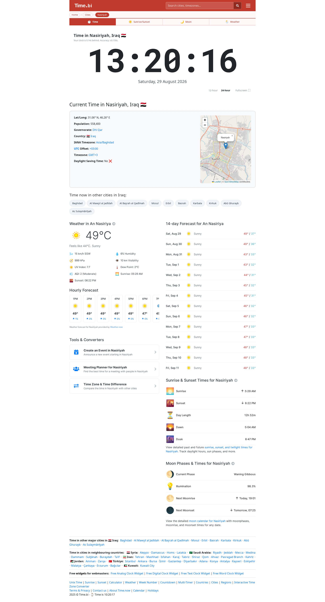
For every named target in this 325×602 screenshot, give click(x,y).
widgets (81, 573)
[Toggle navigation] (248, 6)
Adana (203, 561)
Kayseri (236, 561)
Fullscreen (243, 90)
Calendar (139, 590)
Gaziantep (174, 561)
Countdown (167, 582)
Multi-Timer (185, 582)
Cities (87, 14)
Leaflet (217, 181)
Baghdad (77, 203)
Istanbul (130, 561)
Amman (91, 561)
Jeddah (228, 552)
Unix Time (75, 582)
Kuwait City (147, 565)
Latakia (181, 552)
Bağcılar (115, 565)
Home (75, 14)
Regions (226, 582)
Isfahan (165, 557)
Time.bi (83, 594)
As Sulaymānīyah (82, 211)
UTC (76, 148)
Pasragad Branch (232, 557)
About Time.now (119, 590)
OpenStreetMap (231, 181)
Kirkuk (212, 203)
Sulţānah (92, 557)
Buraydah (106, 557)
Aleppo (144, 552)
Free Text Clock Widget (195, 573)
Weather (232, 22)
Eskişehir (249, 561)
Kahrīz (249, 557)
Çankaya (89, 565)
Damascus (158, 552)
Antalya (225, 561)
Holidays (153, 590)
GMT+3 (93, 155)
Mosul (155, 203)
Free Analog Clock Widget (127, 573)
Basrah (182, 203)
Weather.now (116, 327)
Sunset (102, 582)
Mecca (239, 552)
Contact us (99, 590)
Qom (205, 557)
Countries (202, 582)
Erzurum (102, 565)
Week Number (148, 582)
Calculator (115, 582)
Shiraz (196, 557)
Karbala (197, 203)
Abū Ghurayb (231, 203)
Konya (214, 561)
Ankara (142, 561)
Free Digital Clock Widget (162, 573)
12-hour (213, 90)
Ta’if (117, 557)
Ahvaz (215, 557)
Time (92, 22)
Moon (185, 22)
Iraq (93, 136)
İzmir (162, 561)
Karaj (176, 557)
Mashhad (152, 557)
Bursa (153, 561)
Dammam (77, 557)
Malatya (76, 565)
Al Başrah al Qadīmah (132, 203)
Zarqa (101, 561)
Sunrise (90, 582)
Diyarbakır (190, 561)
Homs (171, 552)
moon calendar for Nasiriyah (207, 521)
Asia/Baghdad (105, 142)
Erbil (168, 203)
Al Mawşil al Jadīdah (101, 203)
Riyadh (217, 552)
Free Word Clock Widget (228, 573)
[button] (226, 145)
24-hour (225, 90)
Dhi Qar (98, 130)
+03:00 (94, 148)
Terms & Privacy (79, 590)
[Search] (237, 5)
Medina (250, 552)
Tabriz (186, 557)
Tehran (139, 557)
